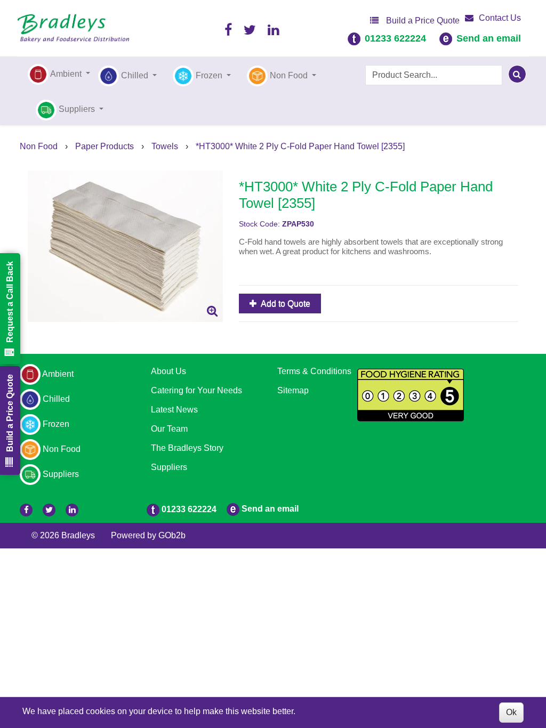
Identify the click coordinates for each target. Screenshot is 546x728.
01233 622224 (395, 38)
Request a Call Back (9, 302)
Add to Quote (284, 303)
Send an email (488, 38)
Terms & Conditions (314, 371)
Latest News (174, 409)
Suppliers (169, 467)
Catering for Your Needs (196, 390)
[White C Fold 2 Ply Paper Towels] (125, 246)
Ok (511, 712)
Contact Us (500, 17)
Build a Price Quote (422, 20)
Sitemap (293, 390)
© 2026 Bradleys (63, 535)
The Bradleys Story (187, 447)
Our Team (169, 428)
